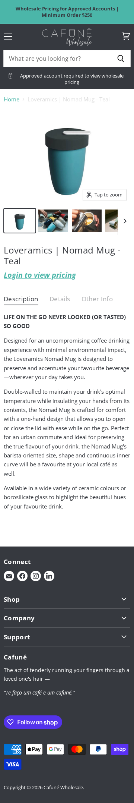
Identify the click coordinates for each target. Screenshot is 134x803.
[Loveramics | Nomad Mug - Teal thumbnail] (19, 221)
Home (11, 99)
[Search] (121, 58)
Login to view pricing (40, 275)
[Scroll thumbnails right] (124, 221)
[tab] (21, 300)
